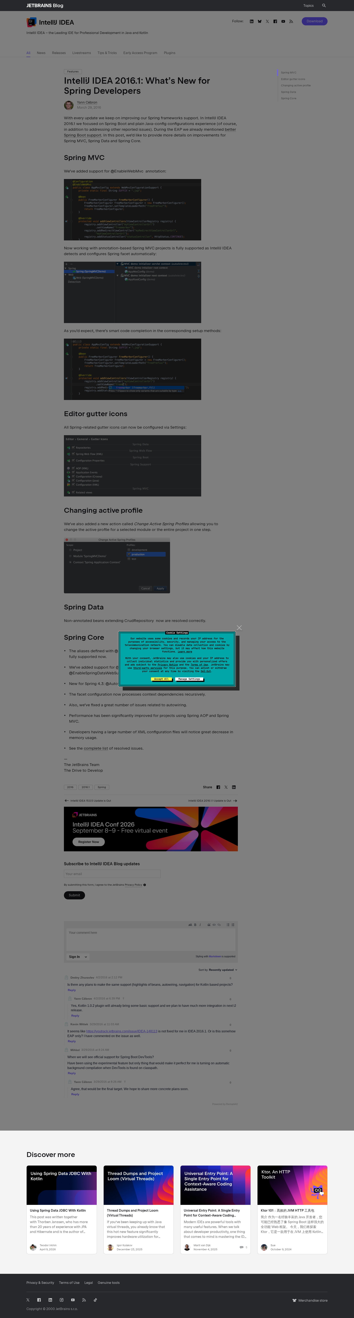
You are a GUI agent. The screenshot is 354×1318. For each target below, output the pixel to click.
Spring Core (288, 98)
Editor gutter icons (293, 79)
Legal (88, 1283)
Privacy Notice (168, 664)
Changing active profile (296, 85)
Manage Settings (189, 679)
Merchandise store (312, 1302)
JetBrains (63, 1309)
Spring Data (288, 91)
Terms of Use (199, 664)
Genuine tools (109, 1283)
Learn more (185, 651)
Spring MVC (288, 72)
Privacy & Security (40, 1283)
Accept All (161, 679)
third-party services (147, 668)
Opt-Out (206, 671)
